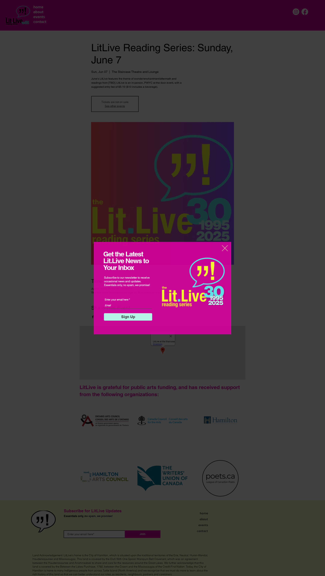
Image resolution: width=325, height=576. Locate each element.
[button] (225, 248)
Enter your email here (116, 299)
